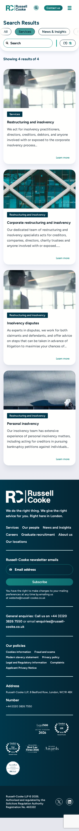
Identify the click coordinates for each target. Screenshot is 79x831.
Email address (25, 570)
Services (12, 527)
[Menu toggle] (69, 8)
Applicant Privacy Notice (21, 667)
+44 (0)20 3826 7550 (19, 706)
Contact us (53, 8)
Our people (30, 527)
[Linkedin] (69, 801)
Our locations (16, 541)
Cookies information (18, 651)
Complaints (57, 662)
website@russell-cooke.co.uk (27, 597)
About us (65, 534)
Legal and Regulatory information (26, 662)
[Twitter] (59, 801)
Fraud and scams (44, 651)
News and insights (57, 527)
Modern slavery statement (22, 657)
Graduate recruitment (38, 534)
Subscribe (39, 582)
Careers (12, 534)
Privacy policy (50, 657)
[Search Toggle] (36, 7)
